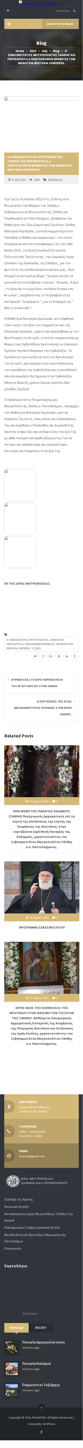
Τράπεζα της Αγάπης (18, 1199)
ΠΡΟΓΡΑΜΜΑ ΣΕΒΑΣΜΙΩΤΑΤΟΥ (42, 927)
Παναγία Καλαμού (36, 1363)
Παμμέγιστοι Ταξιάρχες (41, 1385)
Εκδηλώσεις (55, 180)
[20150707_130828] (41, 519)
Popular (16, 1328)
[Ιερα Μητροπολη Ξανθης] (39, 3)
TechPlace (48, 1424)
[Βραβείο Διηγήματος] (41, 552)
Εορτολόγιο (30, 1313)
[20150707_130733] (41, 485)
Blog (56, 51)
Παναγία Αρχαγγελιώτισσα (43, 1342)
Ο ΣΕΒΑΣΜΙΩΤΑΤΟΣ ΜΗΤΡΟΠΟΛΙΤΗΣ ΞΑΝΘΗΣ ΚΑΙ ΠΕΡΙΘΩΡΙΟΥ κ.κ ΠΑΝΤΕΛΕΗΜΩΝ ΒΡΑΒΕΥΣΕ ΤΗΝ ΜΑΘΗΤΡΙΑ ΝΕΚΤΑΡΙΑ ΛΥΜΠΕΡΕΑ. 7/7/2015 (40, 644)
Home (20, 51)
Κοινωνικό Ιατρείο (16, 1207)
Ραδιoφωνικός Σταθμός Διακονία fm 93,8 (32, 1228)
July (45, 51)
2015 (33, 51)
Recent (41, 1328)
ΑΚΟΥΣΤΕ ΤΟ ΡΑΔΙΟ (60, 24)
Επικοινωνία (12, 1248)
